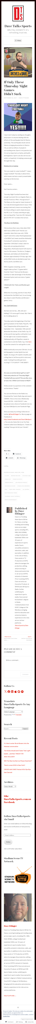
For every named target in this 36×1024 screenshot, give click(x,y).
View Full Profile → (10, 996)
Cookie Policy (6, 1016)
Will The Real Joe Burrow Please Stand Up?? (18, 761)
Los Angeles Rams (10, 486)
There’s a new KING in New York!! (14, 765)
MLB (16, 472)
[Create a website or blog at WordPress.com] (18, 1007)
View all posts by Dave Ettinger (21, 627)
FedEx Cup (8, 479)
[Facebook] (8, 691)
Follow (8, 842)
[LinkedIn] (12, 691)
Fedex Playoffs (17, 479)
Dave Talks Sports (18, 26)
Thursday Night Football (12, 496)
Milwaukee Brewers (23, 486)
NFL (19, 472)
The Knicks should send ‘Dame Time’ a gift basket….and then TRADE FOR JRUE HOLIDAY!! (17, 754)
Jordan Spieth (9, 482)
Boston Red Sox (15, 475)
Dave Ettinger (24, 98)
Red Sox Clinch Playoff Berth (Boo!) (27, 638)
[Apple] (15, 691)
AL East (7, 475)
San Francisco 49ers (11, 492)
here (30, 342)
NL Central (26, 489)
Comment (25, 674)
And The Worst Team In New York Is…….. (10, 638)
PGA (22, 472)
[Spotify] (22, 691)
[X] (5, 691)
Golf (12, 472)
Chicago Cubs (26, 475)
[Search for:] (13, 729)
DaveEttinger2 (14, 414)
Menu (19, 40)
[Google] (18, 691)
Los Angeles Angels (21, 482)
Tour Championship (11, 499)
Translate (18, 715)
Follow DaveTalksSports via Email (17, 818)
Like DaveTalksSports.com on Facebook (17, 799)
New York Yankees (15, 489)
